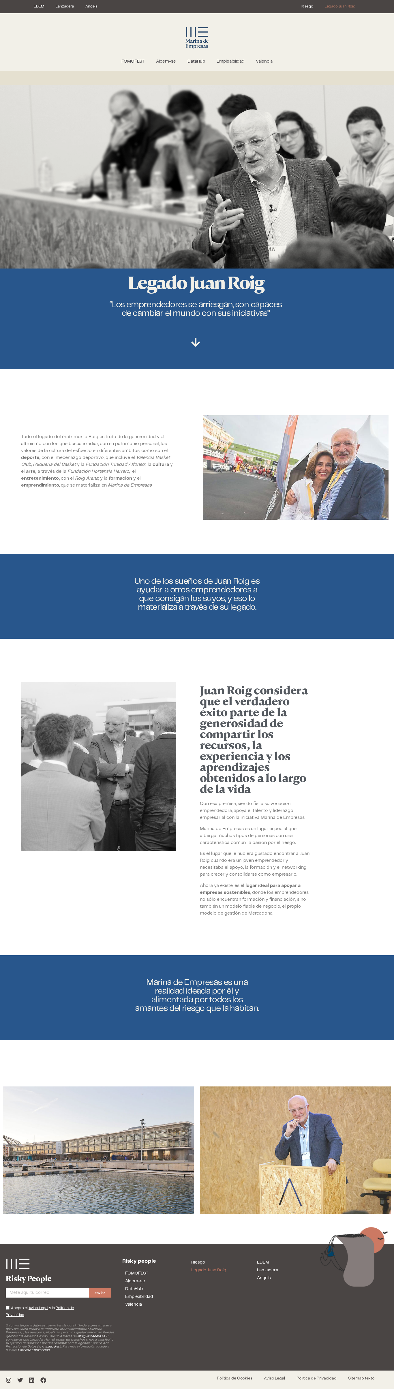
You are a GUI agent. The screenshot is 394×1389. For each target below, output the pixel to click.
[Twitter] (20, 1380)
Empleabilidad (230, 61)
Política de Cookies (234, 1378)
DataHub (196, 61)
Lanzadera (65, 6)
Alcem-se (166, 61)
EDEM (39, 6)
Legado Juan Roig (340, 6)
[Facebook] (43, 1380)
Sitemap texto (361, 1378)
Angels (91, 6)
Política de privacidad (34, 1350)
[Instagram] (8, 1380)
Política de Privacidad (317, 1378)
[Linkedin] (31, 1380)
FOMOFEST (133, 61)
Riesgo (307, 6)
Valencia (264, 61)
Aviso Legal (274, 1378)
